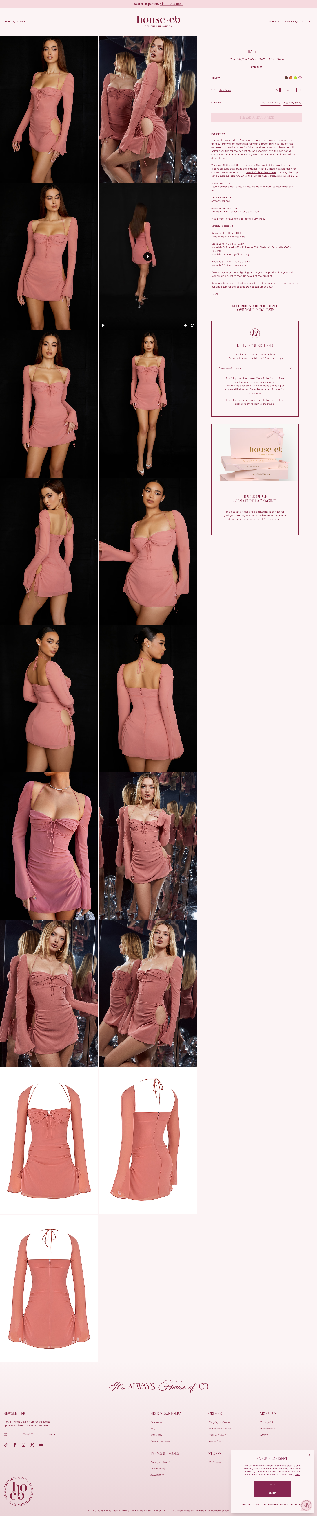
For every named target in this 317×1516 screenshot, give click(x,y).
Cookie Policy (158, 1468)
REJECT (272, 1493)
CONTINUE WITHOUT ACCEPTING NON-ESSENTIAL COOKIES (272, 1504)
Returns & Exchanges (220, 1428)
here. (297, 1474)
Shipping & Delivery (220, 1422)
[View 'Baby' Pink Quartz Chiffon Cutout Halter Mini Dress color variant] (300, 78)
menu (8, 22)
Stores (215, 1453)
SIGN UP (51, 1434)
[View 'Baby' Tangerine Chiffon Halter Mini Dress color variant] (291, 78)
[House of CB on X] (32, 1445)
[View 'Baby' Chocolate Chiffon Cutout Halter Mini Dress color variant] (286, 78)
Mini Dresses (232, 236)
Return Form (215, 1441)
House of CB (266, 1422)
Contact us (156, 1422)
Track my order (217, 1435)
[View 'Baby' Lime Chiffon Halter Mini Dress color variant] (295, 78)
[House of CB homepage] (18, 1491)
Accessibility (157, 1475)
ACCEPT (272, 1485)
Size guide (225, 90)
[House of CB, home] (158, 21)
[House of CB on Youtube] (41, 1445)
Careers (264, 1435)
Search (21, 22)
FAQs (153, 1428)
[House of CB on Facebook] (14, 1445)
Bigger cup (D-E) (292, 103)
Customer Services (160, 1441)
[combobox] (255, 368)
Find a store (214, 1462)
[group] (257, 67)
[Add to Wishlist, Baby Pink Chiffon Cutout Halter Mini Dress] (262, 51)
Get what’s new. (179, 4)
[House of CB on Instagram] (23, 1445)
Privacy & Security (161, 1462)
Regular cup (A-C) (270, 103)
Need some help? (166, 1414)
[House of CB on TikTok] (6, 1445)
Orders (215, 1414)
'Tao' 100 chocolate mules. (261, 172)
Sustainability (267, 1428)
